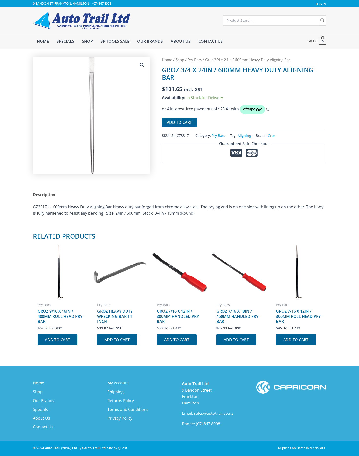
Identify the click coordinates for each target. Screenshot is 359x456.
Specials (40, 409)
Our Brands (43, 400)
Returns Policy (120, 400)
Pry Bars (195, 59)
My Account (118, 383)
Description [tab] (44, 194)
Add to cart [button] (57, 339)
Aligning (244, 135)
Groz (271, 135)
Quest (122, 448)
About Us (41, 418)
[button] (141, 65)
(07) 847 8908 (208, 423)
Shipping (115, 391)
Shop (180, 59)
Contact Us (43, 426)
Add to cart (179, 122)
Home (167, 59)
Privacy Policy (119, 418)
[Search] (322, 20)
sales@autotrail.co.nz (213, 413)
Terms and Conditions (127, 409)
